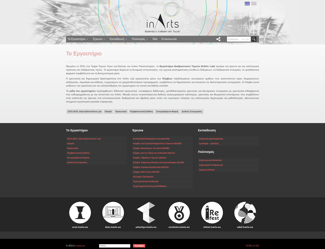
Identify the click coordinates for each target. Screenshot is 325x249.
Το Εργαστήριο (76, 39)
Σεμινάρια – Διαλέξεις (209, 143)
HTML (249, 245)
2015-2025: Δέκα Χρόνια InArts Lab (84, 111)
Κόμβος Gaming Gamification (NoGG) (151, 167)
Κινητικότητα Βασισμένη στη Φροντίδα (151, 139)
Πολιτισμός (138, 39)
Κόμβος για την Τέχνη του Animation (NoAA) (154, 153)
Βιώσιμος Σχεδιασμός (143, 177)
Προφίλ (108, 111)
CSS (256, 245)
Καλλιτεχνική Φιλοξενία (210, 160)
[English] (253, 3)
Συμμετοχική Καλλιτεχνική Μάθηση (149, 186)
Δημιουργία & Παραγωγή (211, 165)
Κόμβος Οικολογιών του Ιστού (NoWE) (151, 148)
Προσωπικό (121, 111)
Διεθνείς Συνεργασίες (192, 111)
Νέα (155, 39)
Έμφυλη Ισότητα (207, 170)
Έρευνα (97, 39)
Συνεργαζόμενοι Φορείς (167, 111)
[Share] (218, 39)
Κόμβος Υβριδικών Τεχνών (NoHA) (149, 158)
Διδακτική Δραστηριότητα (211, 139)
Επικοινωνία (169, 39)
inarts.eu (80, 245)
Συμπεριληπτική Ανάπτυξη (145, 181)
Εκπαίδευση (117, 39)
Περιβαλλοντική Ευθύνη (141, 111)
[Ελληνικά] (247, 3)
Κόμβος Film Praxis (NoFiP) (146, 172)
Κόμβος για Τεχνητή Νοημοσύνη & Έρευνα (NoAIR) (157, 143)
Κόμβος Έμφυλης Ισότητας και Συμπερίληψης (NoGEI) (158, 162)
